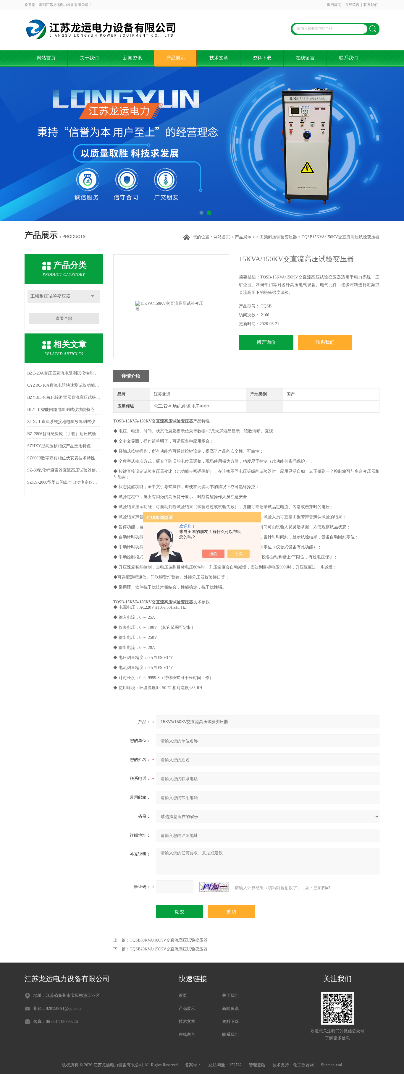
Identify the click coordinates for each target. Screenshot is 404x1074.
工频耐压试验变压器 (278, 237)
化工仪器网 (303, 1065)
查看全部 (64, 318)
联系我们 (370, 5)
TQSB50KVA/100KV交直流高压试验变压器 (169, 940)
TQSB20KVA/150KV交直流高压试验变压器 (169, 949)
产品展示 (175, 57)
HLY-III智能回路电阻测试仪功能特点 (61, 409)
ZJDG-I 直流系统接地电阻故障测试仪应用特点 (63, 421)
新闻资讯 (132, 57)
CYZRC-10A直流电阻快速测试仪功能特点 (63, 385)
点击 (92, 296)
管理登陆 (257, 1065)
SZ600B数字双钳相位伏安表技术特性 (61, 458)
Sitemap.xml (331, 1065)
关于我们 (89, 57)
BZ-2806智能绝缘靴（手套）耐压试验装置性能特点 (63, 434)
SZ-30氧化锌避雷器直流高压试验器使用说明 (63, 470)
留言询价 (266, 342)
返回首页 (334, 5)
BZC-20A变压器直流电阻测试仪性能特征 (63, 373)
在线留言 (352, 5)
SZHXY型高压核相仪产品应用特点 (59, 446)
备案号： (193, 1065)
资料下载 (262, 57)
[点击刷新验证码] (214, 887)
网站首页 (46, 57)
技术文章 (218, 57)
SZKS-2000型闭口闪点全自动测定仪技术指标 (63, 482)
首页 (183, 995)
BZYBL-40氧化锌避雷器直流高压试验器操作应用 (63, 397)
